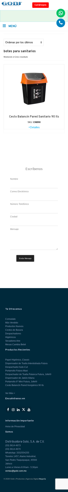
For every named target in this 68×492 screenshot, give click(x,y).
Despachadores (13, 333)
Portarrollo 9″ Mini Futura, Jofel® (21, 381)
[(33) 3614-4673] (60, 23)
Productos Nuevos (14, 326)
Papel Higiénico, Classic (17, 359)
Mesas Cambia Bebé (15, 344)
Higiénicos (10, 337)
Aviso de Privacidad (15, 426)
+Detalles (34, 127)
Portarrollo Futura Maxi (16, 370)
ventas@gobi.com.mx (15, 471)
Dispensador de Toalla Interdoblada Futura (26, 363)
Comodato (10, 319)
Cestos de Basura (14, 330)
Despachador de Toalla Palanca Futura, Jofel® (28, 374)
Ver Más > (10, 393)
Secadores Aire (12, 341)
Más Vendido (11, 322)
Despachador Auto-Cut (16, 367)
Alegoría (42, 479)
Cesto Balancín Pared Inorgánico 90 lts (24, 385)
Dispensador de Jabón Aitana (19, 378)
